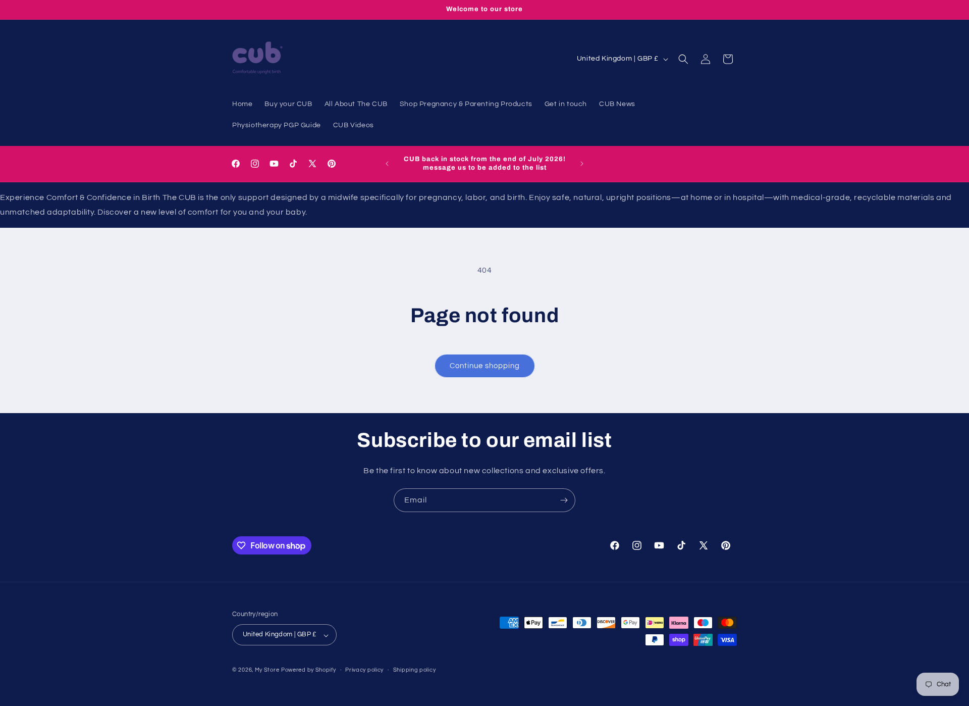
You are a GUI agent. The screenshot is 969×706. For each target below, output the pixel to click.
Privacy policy (364, 670)
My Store (267, 670)
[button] (683, 59)
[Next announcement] (582, 163)
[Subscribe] (564, 500)
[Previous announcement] (387, 163)
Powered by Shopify (308, 670)
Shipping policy (414, 670)
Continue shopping (485, 366)
